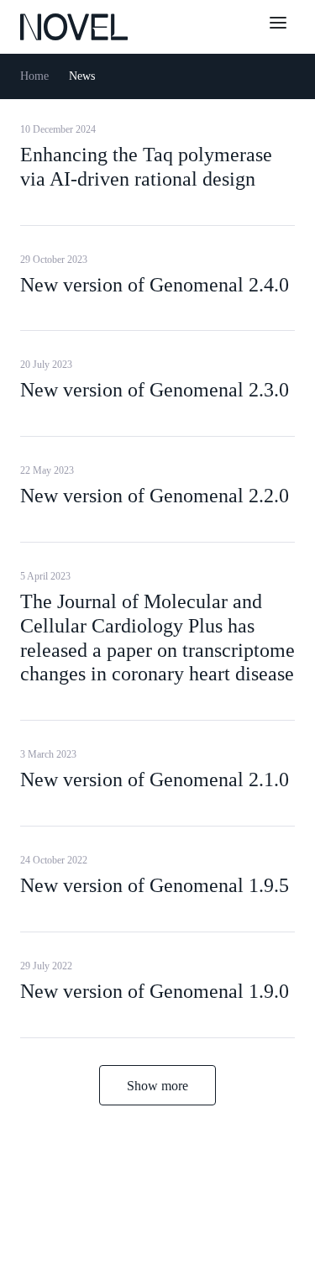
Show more (157, 1086)
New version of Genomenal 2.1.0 (154, 779)
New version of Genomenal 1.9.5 (154, 885)
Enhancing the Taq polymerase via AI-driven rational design (146, 167)
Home (34, 76)
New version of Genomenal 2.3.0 (154, 390)
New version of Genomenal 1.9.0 (154, 991)
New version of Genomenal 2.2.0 (154, 496)
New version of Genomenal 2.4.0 (154, 285)
